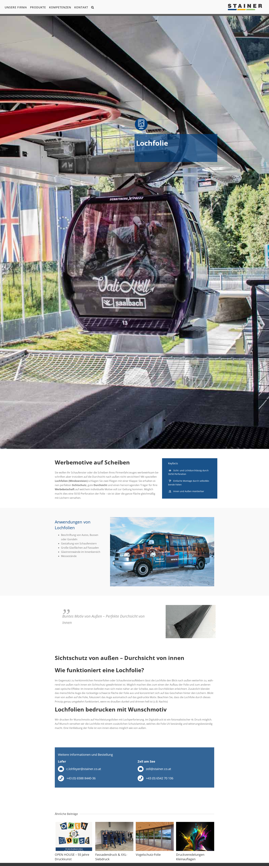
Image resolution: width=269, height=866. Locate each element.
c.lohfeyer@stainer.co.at (83, 769)
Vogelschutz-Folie (148, 854)
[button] (92, 7)
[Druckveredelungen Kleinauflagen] (195, 823)
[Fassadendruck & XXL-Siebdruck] (114, 823)
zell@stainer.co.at (158, 769)
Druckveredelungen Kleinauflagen (190, 856)
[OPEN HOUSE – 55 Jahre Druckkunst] (74, 823)
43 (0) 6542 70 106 (160, 778)
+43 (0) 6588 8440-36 (81, 778)
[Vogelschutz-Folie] (155, 823)
